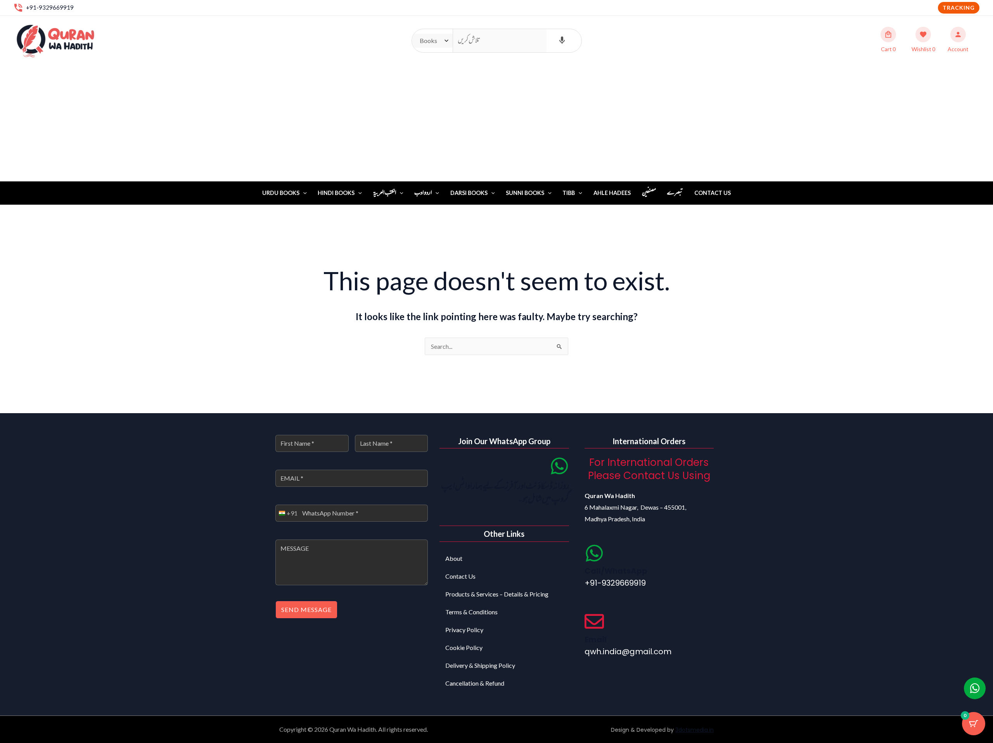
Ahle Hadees (612, 193)
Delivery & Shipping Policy (480, 665)
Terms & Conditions (471, 611)
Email (596, 639)
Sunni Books (525, 193)
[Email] (594, 621)
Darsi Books (469, 193)
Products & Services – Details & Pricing (496, 594)
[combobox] (287, 513)
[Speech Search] (562, 40)
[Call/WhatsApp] (594, 553)
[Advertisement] (496, 123)
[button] (958, 8)
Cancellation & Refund (474, 683)
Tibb (568, 193)
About (453, 558)
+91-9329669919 (50, 7)
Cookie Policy (464, 647)
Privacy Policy (464, 629)
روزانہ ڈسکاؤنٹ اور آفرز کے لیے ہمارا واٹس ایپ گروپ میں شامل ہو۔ (505, 493)
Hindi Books (336, 193)
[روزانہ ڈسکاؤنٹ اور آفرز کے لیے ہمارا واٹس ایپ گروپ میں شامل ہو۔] (559, 466)
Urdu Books (280, 193)
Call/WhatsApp (616, 570)
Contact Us (712, 193)
